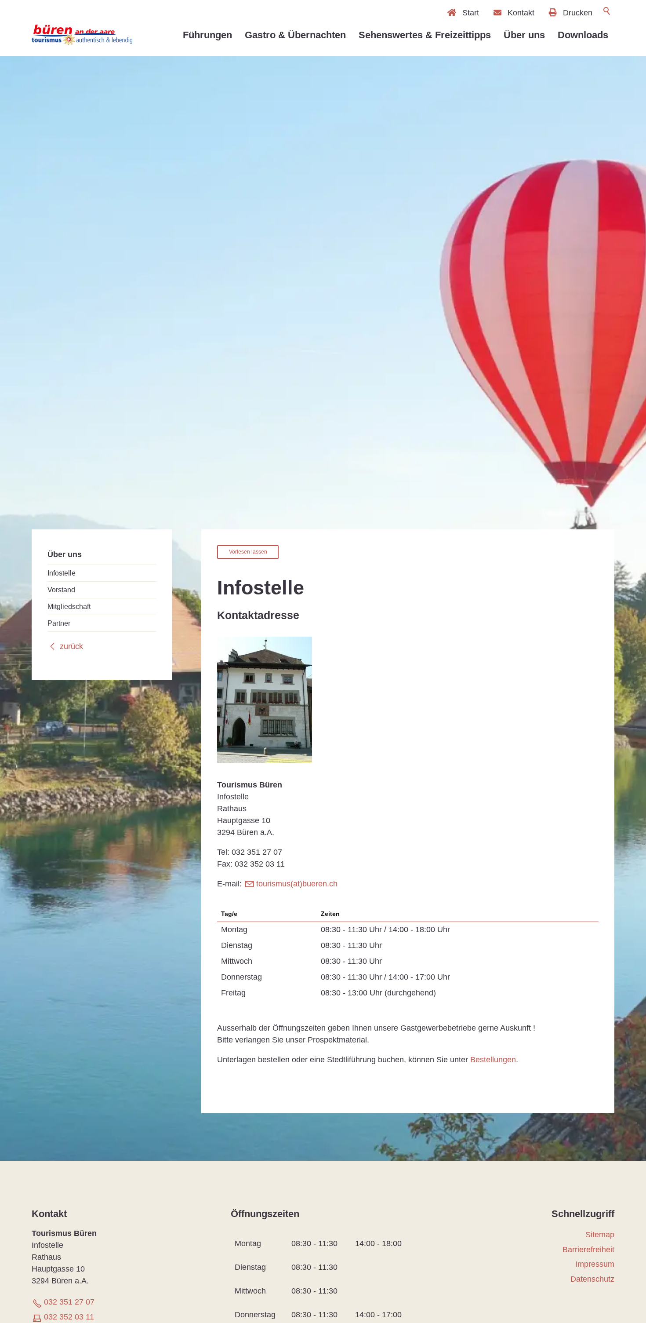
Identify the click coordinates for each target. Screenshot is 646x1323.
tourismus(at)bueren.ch (297, 883)
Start (470, 12)
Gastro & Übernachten (295, 34)
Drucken (577, 12)
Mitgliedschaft (69, 606)
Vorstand (61, 589)
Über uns (524, 34)
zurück (71, 645)
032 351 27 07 (69, 1301)
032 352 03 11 (69, 1316)
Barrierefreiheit (588, 1249)
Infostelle (61, 572)
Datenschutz (592, 1279)
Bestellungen (493, 1059)
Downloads (583, 34)
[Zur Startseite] (82, 35)
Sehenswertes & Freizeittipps (425, 34)
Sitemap (599, 1234)
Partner (58, 623)
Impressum (594, 1264)
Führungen (207, 34)
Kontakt (521, 12)
